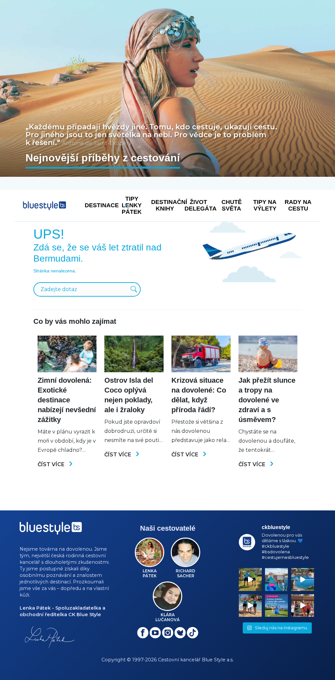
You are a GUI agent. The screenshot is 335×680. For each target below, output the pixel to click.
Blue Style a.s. (218, 660)
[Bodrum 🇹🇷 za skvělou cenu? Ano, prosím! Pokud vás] (302, 579)
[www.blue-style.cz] (51, 530)
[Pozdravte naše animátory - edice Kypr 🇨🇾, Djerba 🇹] (250, 605)
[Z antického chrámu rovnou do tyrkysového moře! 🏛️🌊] (276, 579)
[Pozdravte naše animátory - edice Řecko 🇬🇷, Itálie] (250, 579)
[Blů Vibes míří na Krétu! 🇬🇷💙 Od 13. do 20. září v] (276, 605)
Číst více (52, 464)
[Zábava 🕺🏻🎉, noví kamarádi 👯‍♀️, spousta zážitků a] (302, 605)
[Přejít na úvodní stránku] (44, 205)
